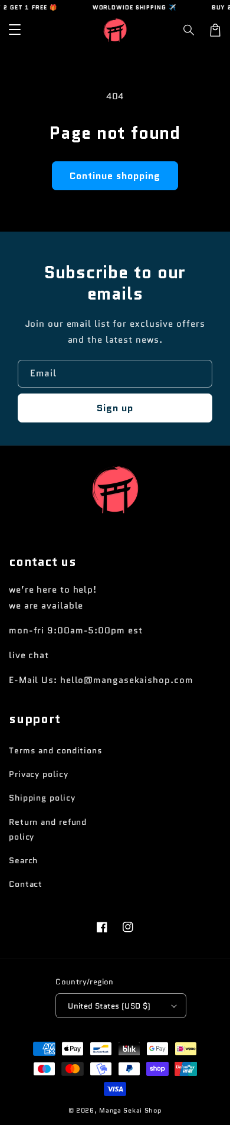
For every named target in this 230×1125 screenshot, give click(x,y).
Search (23, 860)
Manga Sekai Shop (130, 1110)
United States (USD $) (109, 1006)
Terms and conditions (56, 750)
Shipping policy (42, 798)
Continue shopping (115, 176)
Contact (25, 884)
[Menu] (15, 30)
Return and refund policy (48, 829)
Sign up (115, 408)
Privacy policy (38, 774)
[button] (189, 30)
